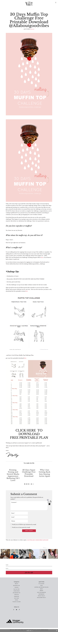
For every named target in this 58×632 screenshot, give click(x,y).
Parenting (16, 596)
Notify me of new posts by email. (21, 527)
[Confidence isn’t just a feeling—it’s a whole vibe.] (14, 554)
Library (41, 590)
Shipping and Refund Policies (41, 587)
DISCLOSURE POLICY (41, 597)
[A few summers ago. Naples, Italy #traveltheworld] (5, 554)
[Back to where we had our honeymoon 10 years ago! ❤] (34, 554)
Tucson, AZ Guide (17, 601)
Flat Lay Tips (16, 589)
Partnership (41, 594)
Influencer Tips (16, 592)
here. (27, 291)
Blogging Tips (16, 585)
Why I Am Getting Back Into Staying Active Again (44, 473)
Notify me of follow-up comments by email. (24, 524)
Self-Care (16, 598)
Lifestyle (32, 29)
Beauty (16, 583)
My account (41, 583)
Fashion (16, 587)
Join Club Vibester (41, 592)
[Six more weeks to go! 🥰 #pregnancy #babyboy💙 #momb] (43, 554)
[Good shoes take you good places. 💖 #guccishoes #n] (53, 554)
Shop (41, 585)
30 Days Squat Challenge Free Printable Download (29, 473)
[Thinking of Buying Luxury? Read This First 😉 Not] (24, 554)
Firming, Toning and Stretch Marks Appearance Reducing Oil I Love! (13, 475)
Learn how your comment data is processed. (37, 540)
